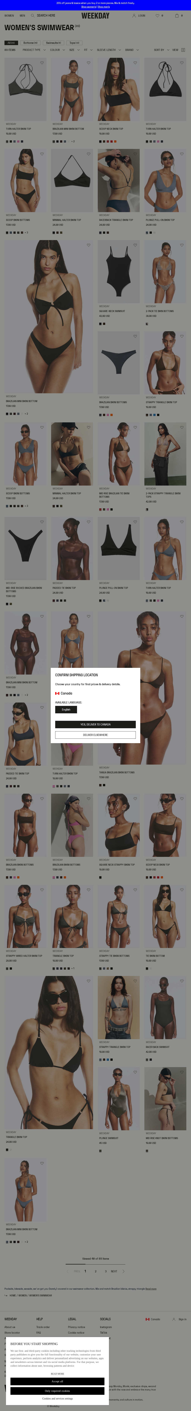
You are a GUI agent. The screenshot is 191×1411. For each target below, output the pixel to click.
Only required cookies (57, 1391)
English (66, 709)
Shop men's (104, 7)
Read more (57, 1374)
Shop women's (88, 7)
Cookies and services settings (57, 1398)
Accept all (57, 1381)
